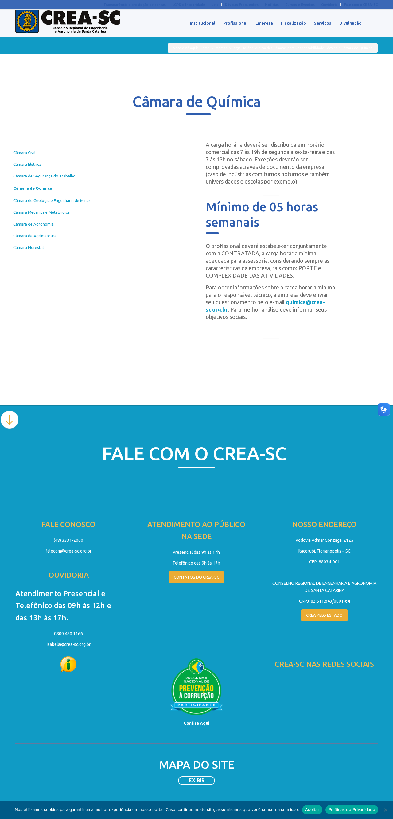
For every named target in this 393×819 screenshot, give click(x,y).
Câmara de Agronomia (33, 224)
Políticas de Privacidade (352, 809)
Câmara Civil (24, 152)
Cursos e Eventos (300, 4)
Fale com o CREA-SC (361, 4)
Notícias (272, 4)
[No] (385, 810)
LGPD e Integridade (188, 4)
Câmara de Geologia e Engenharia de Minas (52, 200)
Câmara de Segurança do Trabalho (44, 176)
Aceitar (312, 809)
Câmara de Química (32, 188)
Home (204, 48)
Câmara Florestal (28, 247)
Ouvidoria (329, 4)
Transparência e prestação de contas (134, 4)
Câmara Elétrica (27, 164)
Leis (215, 4)
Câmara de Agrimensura (34, 236)
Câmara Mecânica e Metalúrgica (41, 212)
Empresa (220, 48)
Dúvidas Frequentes (242, 4)
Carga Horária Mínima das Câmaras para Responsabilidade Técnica (284, 48)
